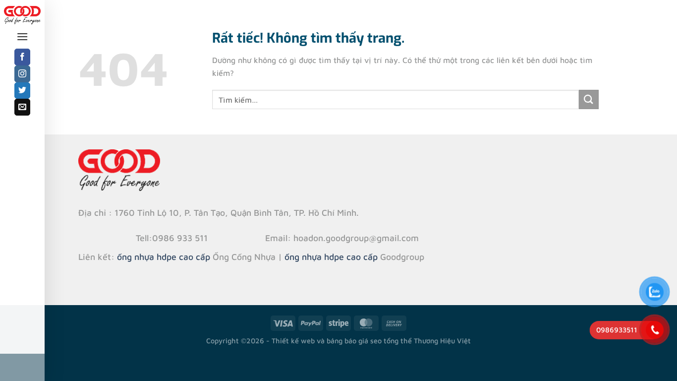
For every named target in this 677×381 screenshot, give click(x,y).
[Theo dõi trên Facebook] (22, 57)
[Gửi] (589, 99)
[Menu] (22, 36)
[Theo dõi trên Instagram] (22, 73)
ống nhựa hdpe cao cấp (163, 257)
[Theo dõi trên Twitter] (22, 90)
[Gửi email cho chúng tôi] (22, 107)
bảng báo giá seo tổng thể (369, 340)
